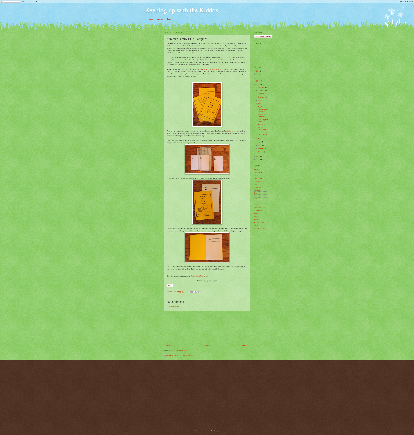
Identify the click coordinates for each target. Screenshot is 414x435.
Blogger (216, 431)
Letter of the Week (259, 208)
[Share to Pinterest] (198, 292)
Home (150, 18)
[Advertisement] (207, 327)
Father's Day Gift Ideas (263, 120)
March (260, 145)
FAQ (169, 18)
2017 (258, 74)
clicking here (230, 131)
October (260, 94)
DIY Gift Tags (262, 125)
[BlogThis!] (192, 292)
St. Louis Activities (259, 222)
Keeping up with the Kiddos (181, 10)
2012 (258, 159)
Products (256, 216)
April (260, 142)
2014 (258, 84)
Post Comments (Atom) (180, 350)
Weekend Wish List (259, 228)
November (261, 90)
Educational (257, 181)
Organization (258, 210)
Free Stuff (257, 190)
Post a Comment (174, 306)
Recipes (256, 219)
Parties (256, 213)
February (261, 148)
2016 (258, 78)
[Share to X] (194, 292)
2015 (258, 81)
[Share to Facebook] (196, 292)
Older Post (245, 345)
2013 (258, 156)
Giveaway (257, 196)
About (160, 18)
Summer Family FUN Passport (263, 134)
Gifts (255, 193)
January (260, 152)
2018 (258, 71)
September (261, 97)
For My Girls (258, 187)
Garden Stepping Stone (263, 110)
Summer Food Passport (198, 276)
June (259, 107)
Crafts (179, 295)
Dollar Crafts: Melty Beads (262, 129)
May (259, 139)
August (260, 100)
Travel (256, 225)
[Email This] (190, 292)
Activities (174, 295)
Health (256, 199)
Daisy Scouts (258, 178)
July (259, 104)
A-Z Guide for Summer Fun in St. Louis (213, 69)
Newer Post (169, 345)
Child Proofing (258, 172)
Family (256, 184)
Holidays (256, 202)
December (261, 87)
